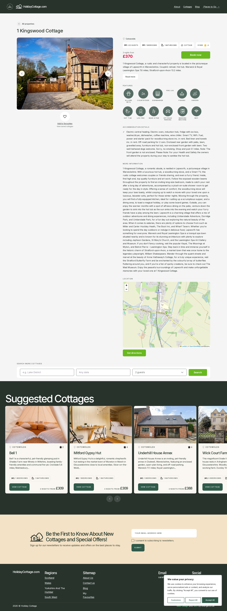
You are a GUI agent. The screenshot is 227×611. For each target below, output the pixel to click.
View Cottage (19, 487)
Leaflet (184, 346)
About (177, 6)
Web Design (182, 606)
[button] (166, 312)
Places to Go (209, 6)
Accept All (210, 600)
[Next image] (108, 73)
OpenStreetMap (195, 346)
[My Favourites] (221, 7)
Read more (130, 77)
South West (51, 597)
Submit (138, 548)
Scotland (49, 577)
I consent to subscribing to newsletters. (154, 540)
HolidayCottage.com (35, 6)
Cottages (187, 6)
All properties (28, 24)
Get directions (134, 353)
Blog (197, 6)
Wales (48, 583)
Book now (195, 55)
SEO (195, 606)
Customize (176, 600)
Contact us (89, 583)
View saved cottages (65, 126)
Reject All (193, 600)
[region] (193, 590)
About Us (88, 577)
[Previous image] (22, 73)
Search (198, 372)
